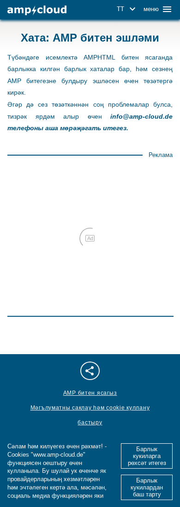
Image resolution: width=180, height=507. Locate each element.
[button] (127, 9)
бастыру (90, 422)
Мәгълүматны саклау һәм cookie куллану (90, 407)
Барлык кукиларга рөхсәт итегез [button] (147, 456)
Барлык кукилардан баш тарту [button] (147, 487)
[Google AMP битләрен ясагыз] (36, 10)
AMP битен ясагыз (90, 393)
